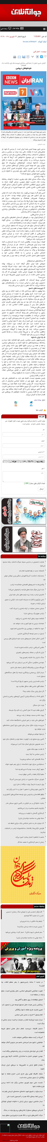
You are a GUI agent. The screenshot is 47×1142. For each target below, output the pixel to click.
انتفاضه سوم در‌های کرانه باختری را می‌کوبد (30, 618)
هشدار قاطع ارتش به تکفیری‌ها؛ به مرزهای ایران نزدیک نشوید (22, 1067)
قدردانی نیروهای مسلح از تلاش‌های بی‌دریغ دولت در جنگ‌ (23, 1110)
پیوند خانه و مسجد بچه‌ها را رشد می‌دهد (30, 715)
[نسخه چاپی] (14, 56)
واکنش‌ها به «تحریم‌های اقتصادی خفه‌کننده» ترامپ (27, 584)
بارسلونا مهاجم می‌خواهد (36, 734)
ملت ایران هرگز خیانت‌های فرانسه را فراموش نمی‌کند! (26, 589)
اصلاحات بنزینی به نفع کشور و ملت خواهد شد (28, 623)
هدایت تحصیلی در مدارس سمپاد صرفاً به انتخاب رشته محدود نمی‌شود (24, 564)
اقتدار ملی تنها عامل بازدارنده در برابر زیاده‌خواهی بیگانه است (22, 1051)
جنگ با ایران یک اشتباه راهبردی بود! (32, 657)
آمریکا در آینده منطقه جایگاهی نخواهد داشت (27, 1037)
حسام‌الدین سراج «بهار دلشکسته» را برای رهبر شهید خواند (24, 764)
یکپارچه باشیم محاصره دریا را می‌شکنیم (31, 808)
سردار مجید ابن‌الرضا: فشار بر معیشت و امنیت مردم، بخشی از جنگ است (22, 1022)
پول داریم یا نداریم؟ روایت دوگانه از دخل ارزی (28, 784)
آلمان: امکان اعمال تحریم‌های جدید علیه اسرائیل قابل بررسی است (24, 640)
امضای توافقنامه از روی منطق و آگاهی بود (29, 999)
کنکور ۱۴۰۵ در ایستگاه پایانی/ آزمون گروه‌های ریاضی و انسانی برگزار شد (24, 698)
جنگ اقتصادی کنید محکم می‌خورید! (32, 759)
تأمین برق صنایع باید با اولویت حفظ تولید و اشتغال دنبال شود (23, 739)
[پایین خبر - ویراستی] (31, 402)
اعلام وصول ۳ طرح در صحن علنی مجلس (29, 1014)
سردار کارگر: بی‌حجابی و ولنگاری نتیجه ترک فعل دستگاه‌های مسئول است (25, 674)
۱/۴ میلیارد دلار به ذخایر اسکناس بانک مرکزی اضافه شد (26, 823)
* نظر (43, 469)
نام (43, 430)
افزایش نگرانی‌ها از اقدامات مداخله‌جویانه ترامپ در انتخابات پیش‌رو (25, 830)
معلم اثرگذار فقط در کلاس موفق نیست (31, 774)
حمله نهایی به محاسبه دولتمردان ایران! (31, 818)
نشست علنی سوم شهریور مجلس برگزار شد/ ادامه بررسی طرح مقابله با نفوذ (22, 1084)
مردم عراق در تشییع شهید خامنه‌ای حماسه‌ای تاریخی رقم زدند (22, 1091)
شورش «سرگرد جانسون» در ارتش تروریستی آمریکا (27, 779)
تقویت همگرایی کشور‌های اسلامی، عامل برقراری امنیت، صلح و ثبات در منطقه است (22, 993)
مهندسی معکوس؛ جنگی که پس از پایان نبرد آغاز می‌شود (25, 662)
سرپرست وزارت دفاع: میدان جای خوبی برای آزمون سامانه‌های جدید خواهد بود (24, 727)
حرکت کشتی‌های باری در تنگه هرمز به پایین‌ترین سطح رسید (22, 1115)
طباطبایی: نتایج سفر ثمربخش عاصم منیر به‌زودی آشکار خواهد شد (22, 1044)
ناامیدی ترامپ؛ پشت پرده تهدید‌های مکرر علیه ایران (26, 594)
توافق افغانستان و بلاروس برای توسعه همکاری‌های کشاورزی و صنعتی (24, 796)
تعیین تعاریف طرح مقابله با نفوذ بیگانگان (29, 1009)
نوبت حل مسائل (38, 705)
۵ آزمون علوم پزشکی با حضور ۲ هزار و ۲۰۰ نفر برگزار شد (25, 789)
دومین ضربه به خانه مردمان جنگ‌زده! (29, 926)
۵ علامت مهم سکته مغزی (35, 749)
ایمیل (42, 441)
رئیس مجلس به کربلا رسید (35, 754)
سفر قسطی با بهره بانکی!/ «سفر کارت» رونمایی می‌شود (23, 932)
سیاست (43, 51)
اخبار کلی (36, 51)
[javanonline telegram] (41, 56)
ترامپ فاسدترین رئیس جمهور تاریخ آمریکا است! (27, 681)
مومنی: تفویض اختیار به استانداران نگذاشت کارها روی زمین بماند (22, 1058)
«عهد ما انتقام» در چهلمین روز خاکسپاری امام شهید (27, 628)
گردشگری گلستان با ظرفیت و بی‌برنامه (31, 813)
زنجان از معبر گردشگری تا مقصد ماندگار (31, 842)
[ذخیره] (23, 56)
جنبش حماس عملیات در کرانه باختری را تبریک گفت (26, 608)
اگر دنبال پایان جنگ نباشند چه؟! (33, 691)
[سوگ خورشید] (23, 539)
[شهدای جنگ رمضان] (23, 511)
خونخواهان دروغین (23, 68)
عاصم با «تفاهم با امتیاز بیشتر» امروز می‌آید (29, 837)
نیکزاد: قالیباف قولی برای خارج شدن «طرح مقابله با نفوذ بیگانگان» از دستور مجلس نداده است (22, 1076)
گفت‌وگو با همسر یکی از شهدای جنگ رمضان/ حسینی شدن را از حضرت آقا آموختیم (24, 914)
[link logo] (19, 11)
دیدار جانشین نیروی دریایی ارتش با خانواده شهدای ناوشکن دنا (22, 1103)
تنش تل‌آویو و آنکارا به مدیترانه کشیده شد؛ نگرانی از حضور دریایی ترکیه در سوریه (25, 601)
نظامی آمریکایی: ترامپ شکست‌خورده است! (29, 647)
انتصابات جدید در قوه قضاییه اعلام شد (31, 570)
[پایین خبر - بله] (16, 402)
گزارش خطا (39, 410)
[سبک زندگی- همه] (23, 874)
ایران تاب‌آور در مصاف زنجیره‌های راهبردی (30, 652)
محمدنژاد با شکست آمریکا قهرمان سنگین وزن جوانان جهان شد (24, 578)
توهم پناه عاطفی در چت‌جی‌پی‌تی (31, 921)
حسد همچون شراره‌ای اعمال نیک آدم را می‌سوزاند (27, 744)
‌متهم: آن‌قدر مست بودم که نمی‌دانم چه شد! (29, 769)
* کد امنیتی (41, 452)
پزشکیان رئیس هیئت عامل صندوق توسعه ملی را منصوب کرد (22, 1004)
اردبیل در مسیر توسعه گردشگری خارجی (30, 633)
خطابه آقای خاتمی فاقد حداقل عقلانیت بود (30, 686)
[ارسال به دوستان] (19, 56)
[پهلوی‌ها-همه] (23, 965)
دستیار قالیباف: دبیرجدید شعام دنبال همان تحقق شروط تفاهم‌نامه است (22, 1030)
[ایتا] (16, 405)
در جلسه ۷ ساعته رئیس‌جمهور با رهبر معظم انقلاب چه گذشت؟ (22, 984)
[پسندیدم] (45, 56)
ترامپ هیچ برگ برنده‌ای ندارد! (34, 613)
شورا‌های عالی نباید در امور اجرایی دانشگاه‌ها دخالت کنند (25, 720)
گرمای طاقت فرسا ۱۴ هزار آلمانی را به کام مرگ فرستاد (26, 710)
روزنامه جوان (37, 400)
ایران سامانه (6, 1140)
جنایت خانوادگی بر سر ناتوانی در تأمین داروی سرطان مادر (24, 803)
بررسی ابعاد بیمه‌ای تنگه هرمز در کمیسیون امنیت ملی (25, 1096)
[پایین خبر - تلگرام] (31, 405)
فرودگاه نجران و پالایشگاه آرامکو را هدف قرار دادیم (27, 667)
